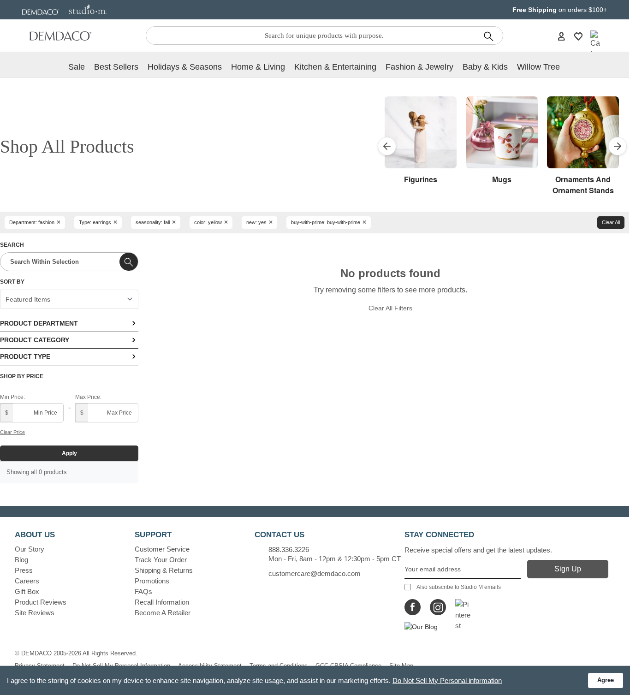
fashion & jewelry (419, 66)
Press (24, 570)
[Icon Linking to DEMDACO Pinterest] (463, 607)
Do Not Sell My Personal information (447, 680)
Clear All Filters (390, 308)
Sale (76, 66)
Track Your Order (161, 560)
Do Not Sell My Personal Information (121, 665)
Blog (21, 560)
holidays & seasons (185, 66)
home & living (258, 66)
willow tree (538, 66)
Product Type (25, 356)
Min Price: (12, 397)
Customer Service (162, 549)
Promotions (152, 581)
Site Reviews (34, 613)
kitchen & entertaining (335, 66)
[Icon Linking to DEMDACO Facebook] (412, 607)
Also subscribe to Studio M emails (458, 587)
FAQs (143, 591)
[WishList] (578, 36)
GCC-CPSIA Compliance (348, 665)
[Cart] (595, 45)
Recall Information (162, 602)
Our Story (29, 549)
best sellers (116, 66)
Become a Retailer (162, 613)
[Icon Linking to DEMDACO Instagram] (438, 607)
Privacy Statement (40, 665)
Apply (69, 453)
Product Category (34, 340)
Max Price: (88, 397)
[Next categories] (617, 146)
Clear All (611, 222)
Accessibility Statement (210, 665)
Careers (27, 581)
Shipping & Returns (164, 570)
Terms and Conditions (279, 665)
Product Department (39, 323)
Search (12, 245)
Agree (605, 680)
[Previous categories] (387, 146)
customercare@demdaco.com (314, 573)
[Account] (561, 36)
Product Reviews (40, 602)
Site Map (401, 665)
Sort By (12, 282)
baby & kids (485, 66)
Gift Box (27, 591)
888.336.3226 (288, 549)
